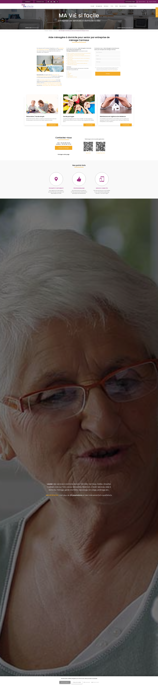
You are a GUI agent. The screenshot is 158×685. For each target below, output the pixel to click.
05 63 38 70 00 (32, 27)
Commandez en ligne (130, 1)
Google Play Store (100, 153)
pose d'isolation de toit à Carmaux (52, 82)
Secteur (50, 30)
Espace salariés (152, 1)
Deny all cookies (77, 682)
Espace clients (142, 1)
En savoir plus (52, 125)
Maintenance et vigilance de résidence (113, 116)
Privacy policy (96, 682)
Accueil (92, 6)
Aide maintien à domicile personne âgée (75, 54)
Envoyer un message (64, 148)
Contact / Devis (132, 6)
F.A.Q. (112, 6)
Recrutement (122, 6)
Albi (68, 72)
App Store (88, 153)
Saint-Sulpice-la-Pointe (72, 77)
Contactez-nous (40, 1)
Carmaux (55, 30)
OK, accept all (65, 682)
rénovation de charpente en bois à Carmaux (48, 75)
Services (106, 6)
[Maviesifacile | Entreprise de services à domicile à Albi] (27, 6)
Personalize (87, 682)
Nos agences (99, 6)
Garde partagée (68, 116)
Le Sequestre (70, 75)
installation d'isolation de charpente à (46, 84)
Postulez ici (27, 1)
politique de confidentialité (112, 70)
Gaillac (68, 74)
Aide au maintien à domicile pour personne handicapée (78, 53)
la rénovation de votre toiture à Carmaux (52, 85)
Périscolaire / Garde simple (35, 116)
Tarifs (116, 6)
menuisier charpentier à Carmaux (48, 80)
